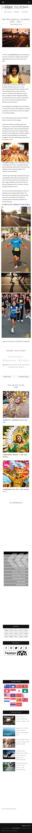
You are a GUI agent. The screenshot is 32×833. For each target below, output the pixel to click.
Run (17, 367)
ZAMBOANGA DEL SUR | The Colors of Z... (16, 490)
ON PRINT (25, 12)
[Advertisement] (16, 16)
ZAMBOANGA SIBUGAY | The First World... (15, 456)
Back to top (26, 825)
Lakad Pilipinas (16, 828)
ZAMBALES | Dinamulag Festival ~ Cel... (16, 421)
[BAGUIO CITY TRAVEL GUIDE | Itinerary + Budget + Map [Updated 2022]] (9, 736)
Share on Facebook (16, 356)
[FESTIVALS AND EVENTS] (14, 364)
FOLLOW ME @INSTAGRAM (8, 809)
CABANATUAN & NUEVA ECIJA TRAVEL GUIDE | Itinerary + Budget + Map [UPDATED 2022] (22, 755)
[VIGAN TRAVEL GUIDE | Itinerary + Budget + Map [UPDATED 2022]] (9, 747)
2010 (23, 364)
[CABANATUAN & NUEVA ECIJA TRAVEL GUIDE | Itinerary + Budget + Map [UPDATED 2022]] (9, 758)
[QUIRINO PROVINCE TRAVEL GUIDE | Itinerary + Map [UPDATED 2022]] (9, 771)
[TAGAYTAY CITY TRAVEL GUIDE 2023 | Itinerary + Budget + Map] (9, 724)
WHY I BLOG (8, 12)
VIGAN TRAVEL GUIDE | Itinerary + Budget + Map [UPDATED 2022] (22, 742)
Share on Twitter (10, 360)
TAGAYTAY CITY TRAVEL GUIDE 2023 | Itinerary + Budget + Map (22, 719)
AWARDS (16, 12)
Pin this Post (25, 360)
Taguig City (21, 367)
